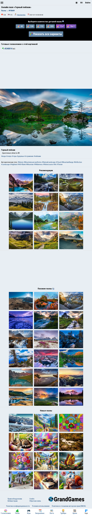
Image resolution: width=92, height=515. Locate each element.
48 (22, 26)
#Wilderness (38, 164)
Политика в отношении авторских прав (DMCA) (69, 506)
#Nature (20, 162)
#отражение (28, 156)
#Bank (23, 164)
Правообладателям (15, 499)
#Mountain (30, 164)
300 (52, 26)
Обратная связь (35, 501)
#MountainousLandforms (33, 162)
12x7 (62, 26)
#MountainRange (67, 162)
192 (41, 26)
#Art (55, 164)
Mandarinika (21, 15)
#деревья (20, 156)
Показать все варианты (47, 34)
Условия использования (40, 506)
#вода (3, 156)
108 (31, 26)
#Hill (19, 164)
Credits (31, 499)
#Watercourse (48, 164)
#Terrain (60, 164)
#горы (14, 156)
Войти (87, 3)
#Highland (13, 164)
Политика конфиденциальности (18, 506)
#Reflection (78, 162)
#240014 (8, 48)
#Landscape (5, 164)
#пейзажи (37, 156)
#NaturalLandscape (49, 162)
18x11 (72, 26)
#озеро (9, 156)
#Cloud (58, 162)
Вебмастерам (12, 501)
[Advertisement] (46, 71)
